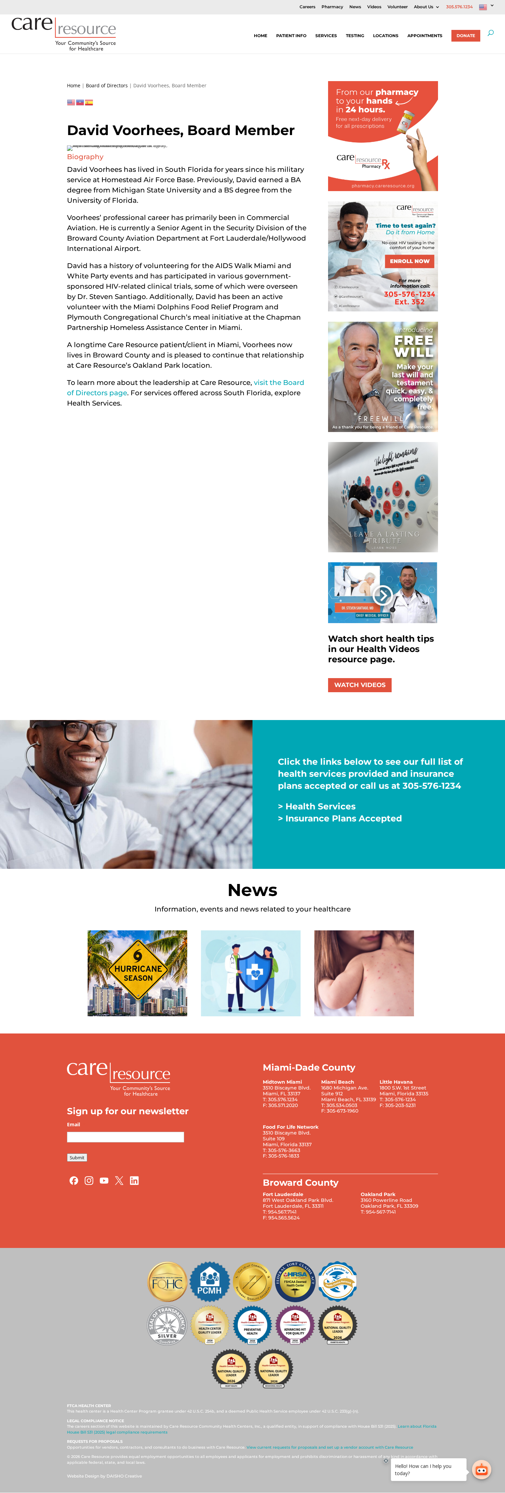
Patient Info (291, 35)
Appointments (424, 35)
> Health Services (317, 806)
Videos (374, 7)
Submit (77, 1157)
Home (260, 35)
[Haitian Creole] (80, 102)
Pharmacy (332, 7)
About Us (423, 7)
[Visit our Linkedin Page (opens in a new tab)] (134, 1184)
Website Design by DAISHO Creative (104, 1476)
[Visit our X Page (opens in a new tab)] (119, 1184)
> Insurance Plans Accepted (340, 818)
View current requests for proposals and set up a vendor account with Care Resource (330, 1447)
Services (326, 35)
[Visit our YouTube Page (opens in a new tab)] (104, 1184)
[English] (487, 8)
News (355, 7)
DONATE (466, 35)
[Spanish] (89, 102)
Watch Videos (359, 685)
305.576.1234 (459, 7)
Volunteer (398, 7)
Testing (355, 35)
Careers (307, 7)
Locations (386, 35)
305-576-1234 (432, 786)
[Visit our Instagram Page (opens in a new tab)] (89, 1184)
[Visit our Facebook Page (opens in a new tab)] (74, 1184)
